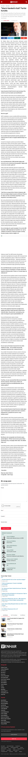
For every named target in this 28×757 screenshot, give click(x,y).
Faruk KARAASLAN (11, 563)
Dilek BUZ (3, 710)
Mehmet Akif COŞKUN (12, 559)
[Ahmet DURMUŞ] (4, 537)
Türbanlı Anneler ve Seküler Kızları (14, 628)
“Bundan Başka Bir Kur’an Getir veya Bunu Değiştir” (14, 579)
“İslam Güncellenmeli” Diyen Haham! (15, 623)
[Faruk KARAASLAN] (4, 564)
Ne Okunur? (3, 670)
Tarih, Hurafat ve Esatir (11, 551)
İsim (2, 510)
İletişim (20, 751)
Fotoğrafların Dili (4, 692)
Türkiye (2, 687)
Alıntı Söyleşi (13, 5)
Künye (16, 751)
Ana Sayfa (3, 5)
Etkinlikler (3, 689)
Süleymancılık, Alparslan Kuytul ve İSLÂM (15, 538)
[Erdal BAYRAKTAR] (4, 569)
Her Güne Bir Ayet (10, 746)
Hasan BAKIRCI (4, 715)
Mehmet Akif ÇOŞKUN (5, 718)
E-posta (3, 516)
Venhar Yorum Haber (5, 747)
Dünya (2, 685)
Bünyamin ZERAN (11, 554)
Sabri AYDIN (3, 720)
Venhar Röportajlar (5, 675)
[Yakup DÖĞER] (4, 551)
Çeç (7, 565)
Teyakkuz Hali (9, 569)
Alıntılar (21, 747)
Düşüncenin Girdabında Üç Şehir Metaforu (15, 556)
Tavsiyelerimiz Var (20, 748)
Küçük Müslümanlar (14, 747)
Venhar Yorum (4, 667)
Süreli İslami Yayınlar (5, 679)
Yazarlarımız (17, 746)
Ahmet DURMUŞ (11, 536)
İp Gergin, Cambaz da (11, 560)
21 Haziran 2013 (14, 20)
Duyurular (3, 694)
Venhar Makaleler (5, 669)
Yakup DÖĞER (10, 550)
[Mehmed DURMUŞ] (4, 542)
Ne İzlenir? (3, 672)
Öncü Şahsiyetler (4, 677)
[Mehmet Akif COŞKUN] (4, 560)
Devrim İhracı (9, 542)
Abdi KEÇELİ (3, 700)
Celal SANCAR (4, 708)
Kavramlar (3, 674)
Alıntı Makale (4, 682)
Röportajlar (8, 5)
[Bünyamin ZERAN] (4, 555)
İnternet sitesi (4, 522)
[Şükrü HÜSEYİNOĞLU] (4, 546)
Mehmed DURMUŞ (11, 541)
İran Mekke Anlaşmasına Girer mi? (10, 609)
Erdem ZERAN (4, 713)
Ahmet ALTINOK (4, 701)
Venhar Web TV (4, 691)
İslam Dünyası (4, 684)
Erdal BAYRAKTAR (11, 568)
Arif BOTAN (3, 705)
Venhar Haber (6, 20)
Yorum (2, 487)
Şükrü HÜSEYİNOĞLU (12, 545)
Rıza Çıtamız (9, 547)
